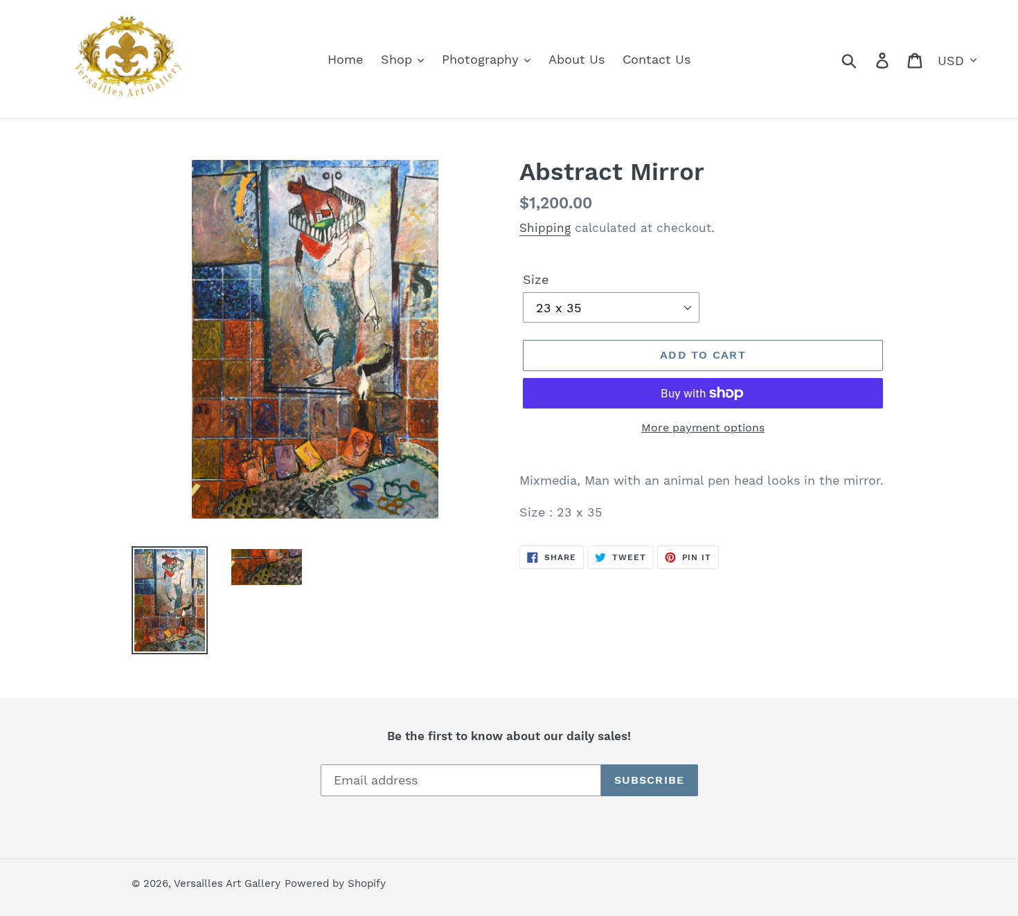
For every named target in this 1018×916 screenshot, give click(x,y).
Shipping (545, 228)
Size (535, 279)
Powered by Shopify (335, 883)
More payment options (703, 427)
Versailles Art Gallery (227, 883)
